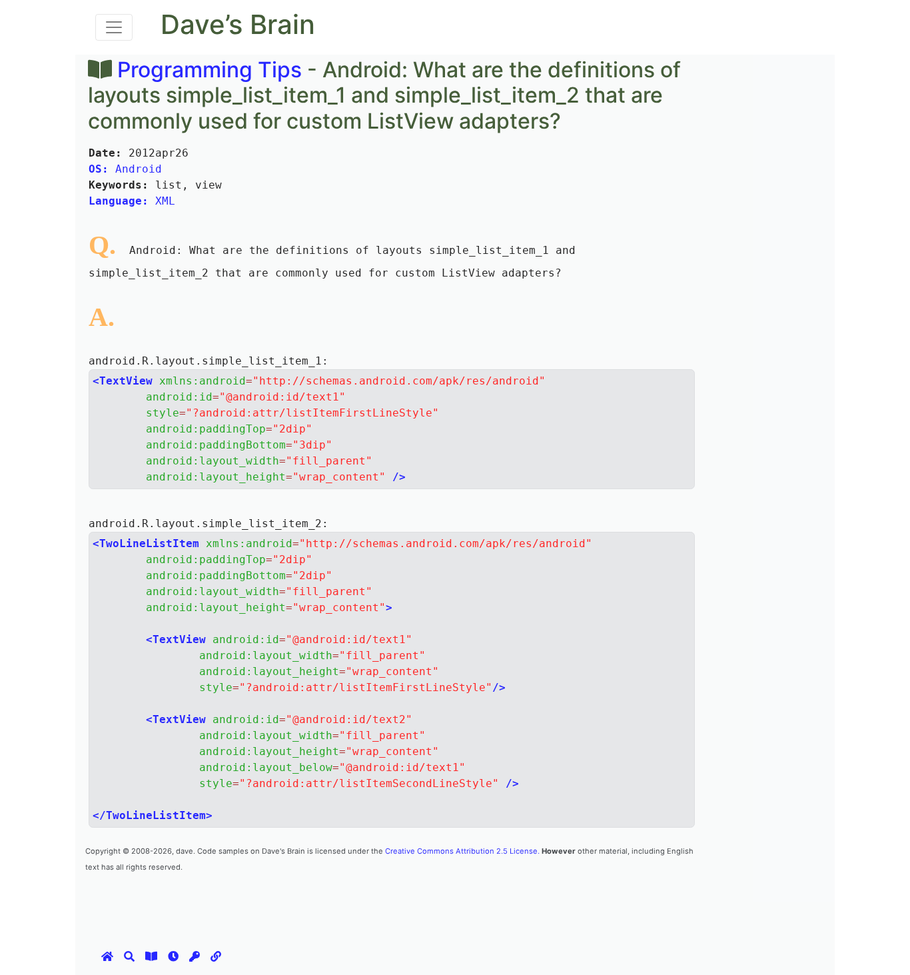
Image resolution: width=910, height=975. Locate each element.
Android (125, 169)
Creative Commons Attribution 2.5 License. (462, 851)
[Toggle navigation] (114, 27)
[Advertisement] (327, 904)
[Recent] (173, 956)
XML (132, 201)
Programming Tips (209, 70)
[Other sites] (216, 956)
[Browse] (151, 956)
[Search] (129, 956)
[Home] (107, 956)
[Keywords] (194, 956)
